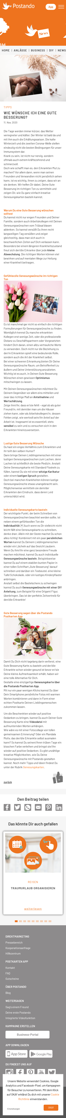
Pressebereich (14, 942)
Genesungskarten (33, 767)
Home (6, 50)
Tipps (8, 107)
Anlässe (20, 50)
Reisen (33, 882)
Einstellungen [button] (13, 1108)
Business (38, 50)
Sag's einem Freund (17, 1007)
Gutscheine (12, 978)
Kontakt (10, 967)
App (50, 6)
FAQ (8, 973)
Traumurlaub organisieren (33, 888)
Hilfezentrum (13, 953)
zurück (8, 782)
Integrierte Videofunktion (20, 1018)
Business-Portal (27, 1034)
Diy (51, 50)
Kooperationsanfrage (18, 948)
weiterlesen (33, 908)
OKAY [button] (51, 1107)
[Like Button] (57, 777)
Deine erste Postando (18, 1012)
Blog (8, 992)
